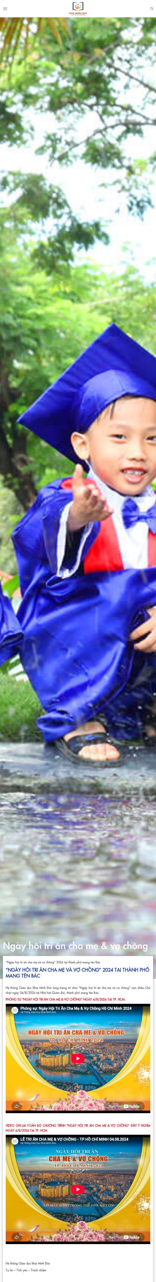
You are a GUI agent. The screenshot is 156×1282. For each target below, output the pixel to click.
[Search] (151, 8)
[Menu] (5, 8)
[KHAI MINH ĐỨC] (78, 8)
